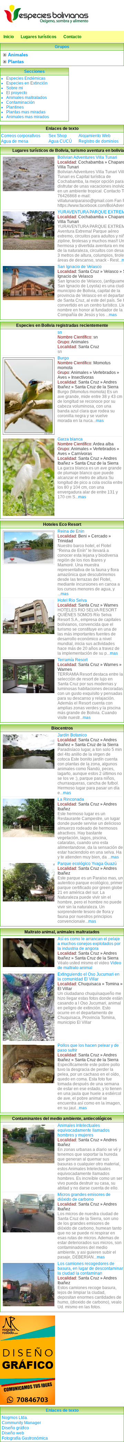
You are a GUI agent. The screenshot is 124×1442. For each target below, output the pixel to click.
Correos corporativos (20, 135)
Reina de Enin (71, 531)
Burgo (63, 358)
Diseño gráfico (15, 1428)
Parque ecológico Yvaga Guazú (87, 863)
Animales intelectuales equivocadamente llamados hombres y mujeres (84, 1130)
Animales (18, 54)
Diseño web (13, 1433)
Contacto (72, 36)
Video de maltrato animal (89, 965)
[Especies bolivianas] (46, 22)
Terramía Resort (72, 659)
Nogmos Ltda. (15, 1417)
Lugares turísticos (38, 36)
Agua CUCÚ (60, 141)
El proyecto (16, 92)
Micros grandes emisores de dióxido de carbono (84, 1197)
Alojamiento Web (95, 135)
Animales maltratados (26, 97)
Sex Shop (58, 135)
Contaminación (20, 102)
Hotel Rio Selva (72, 600)
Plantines (15, 107)
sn (60, 332)
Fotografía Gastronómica (25, 1438)
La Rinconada (71, 799)
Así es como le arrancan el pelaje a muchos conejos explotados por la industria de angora (89, 943)
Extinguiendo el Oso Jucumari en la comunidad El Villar (89, 976)
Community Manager (21, 1422)
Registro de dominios (98, 141)
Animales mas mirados (27, 116)
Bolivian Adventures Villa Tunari (87, 157)
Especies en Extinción (27, 83)
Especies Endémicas (25, 78)
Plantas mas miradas (25, 112)
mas (113, 314)
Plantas (16, 61)
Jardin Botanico (72, 735)
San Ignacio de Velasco (80, 266)
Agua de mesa (14, 141)
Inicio (8, 36)
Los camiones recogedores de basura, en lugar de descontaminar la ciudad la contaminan (90, 1268)
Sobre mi (14, 88)
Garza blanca (70, 439)
